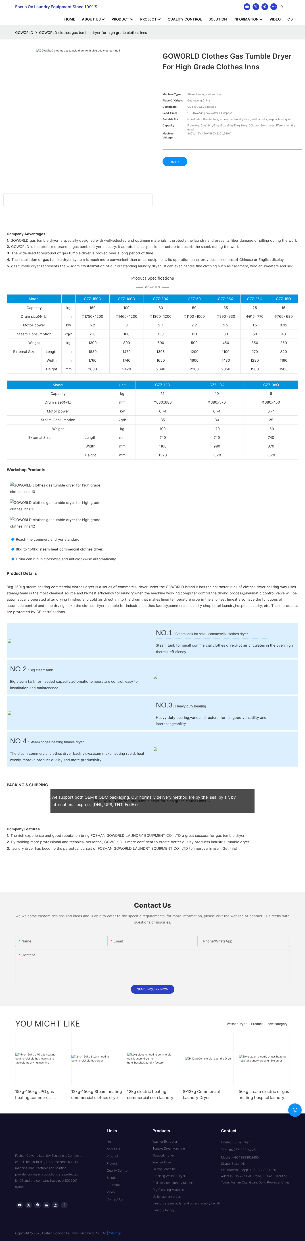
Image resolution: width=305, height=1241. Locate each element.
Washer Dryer (237, 1024)
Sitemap (115, 1233)
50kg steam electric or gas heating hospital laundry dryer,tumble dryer (264, 1095)
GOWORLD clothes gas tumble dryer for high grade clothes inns (93, 32)
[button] (292, 19)
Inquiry (175, 161)
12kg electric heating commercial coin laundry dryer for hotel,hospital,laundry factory (150, 1095)
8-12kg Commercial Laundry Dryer (201, 1094)
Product (257, 1024)
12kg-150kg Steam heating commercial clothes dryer (96, 1094)
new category (277, 1024)
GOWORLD (24, 32)
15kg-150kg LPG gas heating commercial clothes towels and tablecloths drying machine (34, 1095)
